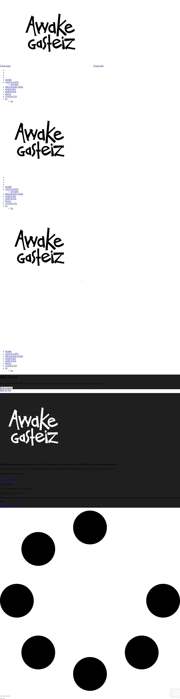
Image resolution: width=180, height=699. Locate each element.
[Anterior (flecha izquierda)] (1, 698)
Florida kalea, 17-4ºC (9, 480)
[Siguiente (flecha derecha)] (4, 698)
